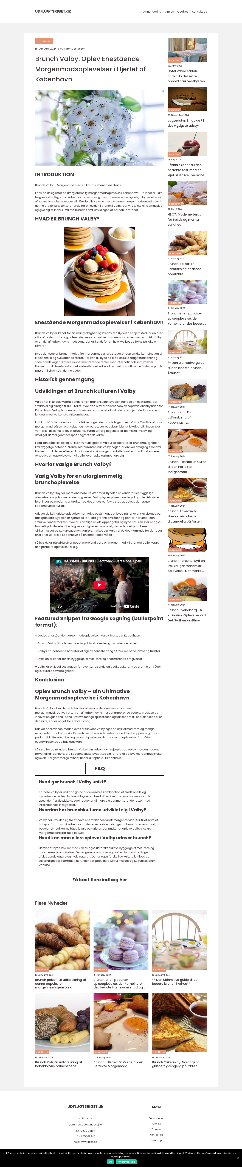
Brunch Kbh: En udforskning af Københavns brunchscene (179, 417)
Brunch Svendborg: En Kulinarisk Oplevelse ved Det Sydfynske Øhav (187, 615)
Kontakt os (199, 12)
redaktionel (44, 41)
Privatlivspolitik (126, 1161)
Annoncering (152, 12)
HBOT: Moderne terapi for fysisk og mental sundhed (185, 219)
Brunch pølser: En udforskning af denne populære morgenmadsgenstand (186, 269)
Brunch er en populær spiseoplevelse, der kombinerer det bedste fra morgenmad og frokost (186, 318)
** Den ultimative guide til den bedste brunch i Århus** (186, 368)
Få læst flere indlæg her (99, 880)
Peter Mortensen (74, 48)
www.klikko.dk (89, 1142)
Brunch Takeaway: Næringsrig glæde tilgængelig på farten (185, 516)
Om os (169, 12)
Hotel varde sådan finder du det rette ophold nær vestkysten (186, 76)
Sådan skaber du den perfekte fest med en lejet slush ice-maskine (186, 170)
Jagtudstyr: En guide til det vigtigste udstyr (186, 123)
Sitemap (156, 1140)
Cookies (182, 12)
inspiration (174, 60)
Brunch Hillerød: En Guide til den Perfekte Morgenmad (187, 467)
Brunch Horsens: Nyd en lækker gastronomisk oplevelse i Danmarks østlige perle (186, 566)
